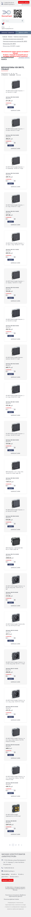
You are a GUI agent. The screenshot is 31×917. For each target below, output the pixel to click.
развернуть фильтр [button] (24, 57)
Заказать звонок (24, 2)
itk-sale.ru (21, 874)
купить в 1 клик (15, 110)
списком (18, 75)
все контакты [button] (25, 4)
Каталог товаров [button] (8, 32)
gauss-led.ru (5, 876)
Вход (3, 27)
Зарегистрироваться (7, 28)
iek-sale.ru (14, 874)
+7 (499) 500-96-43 (8, 2)
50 (13, 73)
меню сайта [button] (23, 32)
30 (11, 73)
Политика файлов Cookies (11, 899)
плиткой (12, 75)
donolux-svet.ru (14, 876)
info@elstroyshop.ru (8, 4)
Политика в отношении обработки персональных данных (15, 895)
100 (16, 73)
